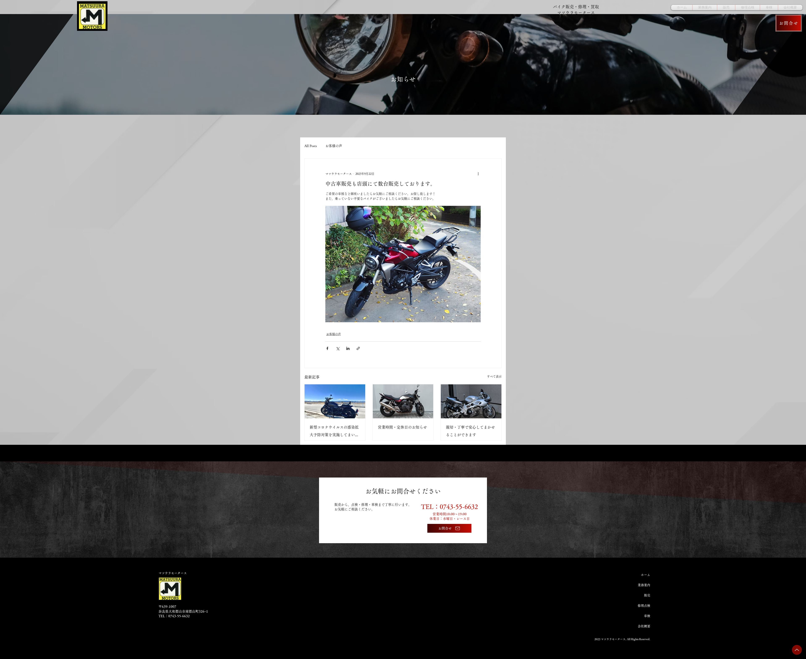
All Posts (310, 145)
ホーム (645, 574)
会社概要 (644, 626)
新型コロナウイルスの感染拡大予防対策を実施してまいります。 (334, 431)
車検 (647, 615)
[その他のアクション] (478, 173)
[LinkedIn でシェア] (348, 348)
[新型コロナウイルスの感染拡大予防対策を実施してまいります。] (335, 401)
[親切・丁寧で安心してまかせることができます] (471, 401)
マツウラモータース (172, 573)
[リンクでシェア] (358, 348)
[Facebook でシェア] (327, 348)
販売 (647, 595)
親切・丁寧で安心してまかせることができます (470, 431)
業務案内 (644, 585)
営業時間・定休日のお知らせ (402, 427)
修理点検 (644, 605)
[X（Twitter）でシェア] (338, 348)
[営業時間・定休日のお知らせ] (403, 401)
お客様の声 (333, 145)
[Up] (797, 650)
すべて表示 (494, 376)
